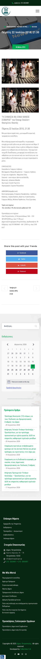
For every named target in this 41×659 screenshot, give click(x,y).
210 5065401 (23, 562)
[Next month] (33, 344)
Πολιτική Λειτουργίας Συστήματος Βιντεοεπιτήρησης (14, 611)
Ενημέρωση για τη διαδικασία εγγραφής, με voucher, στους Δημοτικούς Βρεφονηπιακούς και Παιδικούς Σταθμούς (20, 462)
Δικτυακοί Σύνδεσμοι (9, 596)
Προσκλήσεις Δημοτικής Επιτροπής (14, 630)
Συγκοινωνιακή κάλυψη (10, 585)
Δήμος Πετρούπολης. (24, 644)
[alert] (20, 382)
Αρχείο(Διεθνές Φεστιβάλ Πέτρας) (17, 27)
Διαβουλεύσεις (8, 535)
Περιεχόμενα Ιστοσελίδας (11, 578)
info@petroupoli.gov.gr (14, 559)
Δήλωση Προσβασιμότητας (11, 600)
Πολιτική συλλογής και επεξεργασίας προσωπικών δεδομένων (19, 604)
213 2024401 (11, 562)
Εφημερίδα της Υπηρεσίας (12, 524)
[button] (3, 657)
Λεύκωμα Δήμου (8, 538)
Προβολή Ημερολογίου (13, 388)
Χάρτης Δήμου (7, 589)
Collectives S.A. (25, 649)
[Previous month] (7, 344)
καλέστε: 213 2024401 (21, 3)
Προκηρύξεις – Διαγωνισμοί (13, 531)
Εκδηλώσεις (7, 527)
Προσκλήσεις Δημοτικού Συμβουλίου (15, 626)
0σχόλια (34, 27)
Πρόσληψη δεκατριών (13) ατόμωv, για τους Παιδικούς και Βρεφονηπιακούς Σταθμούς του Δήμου (19, 419)
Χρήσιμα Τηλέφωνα (8, 581)
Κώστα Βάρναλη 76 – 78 (15, 553)
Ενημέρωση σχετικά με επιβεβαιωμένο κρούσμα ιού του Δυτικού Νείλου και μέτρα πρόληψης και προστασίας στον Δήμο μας (20, 449)
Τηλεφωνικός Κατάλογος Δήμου (13, 592)
